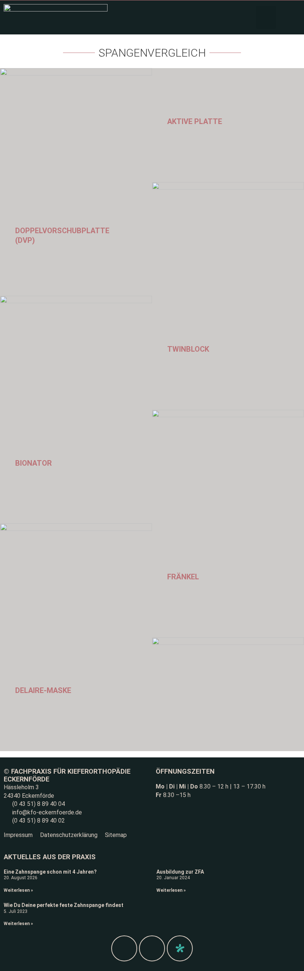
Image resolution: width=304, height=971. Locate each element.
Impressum (18, 834)
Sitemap (116, 834)
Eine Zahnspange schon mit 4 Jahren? (50, 872)
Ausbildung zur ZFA (180, 872)
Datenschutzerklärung (69, 834)
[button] (266, 17)
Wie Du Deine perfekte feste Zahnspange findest (63, 905)
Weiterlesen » (18, 890)
